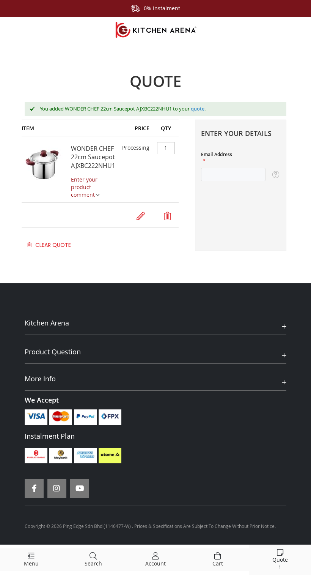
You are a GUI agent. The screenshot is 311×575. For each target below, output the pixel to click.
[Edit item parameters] (140, 216)
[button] (275, 174)
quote (197, 108)
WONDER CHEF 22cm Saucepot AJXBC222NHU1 (93, 157)
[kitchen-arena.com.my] (155, 30)
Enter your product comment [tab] (84, 187)
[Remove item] (167, 216)
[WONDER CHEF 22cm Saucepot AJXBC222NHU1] (46, 173)
